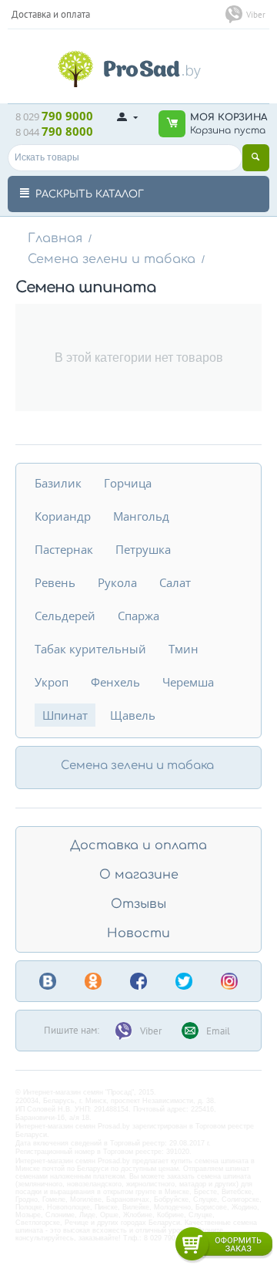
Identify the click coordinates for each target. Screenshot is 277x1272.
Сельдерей (65, 615)
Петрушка (143, 549)
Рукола (117, 582)
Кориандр (63, 516)
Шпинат (65, 715)
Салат (175, 582)
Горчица (128, 483)
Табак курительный (90, 648)
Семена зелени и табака (111, 259)
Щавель (132, 715)
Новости (138, 933)
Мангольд (141, 516)
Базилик (58, 483)
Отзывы (138, 904)
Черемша (188, 682)
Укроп (51, 682)
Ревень (55, 582)
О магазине (139, 875)
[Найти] (255, 157)
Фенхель (115, 682)
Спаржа (138, 615)
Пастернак (64, 549)
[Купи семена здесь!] (138, 67)
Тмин (184, 648)
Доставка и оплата (138, 845)
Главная (55, 238)
